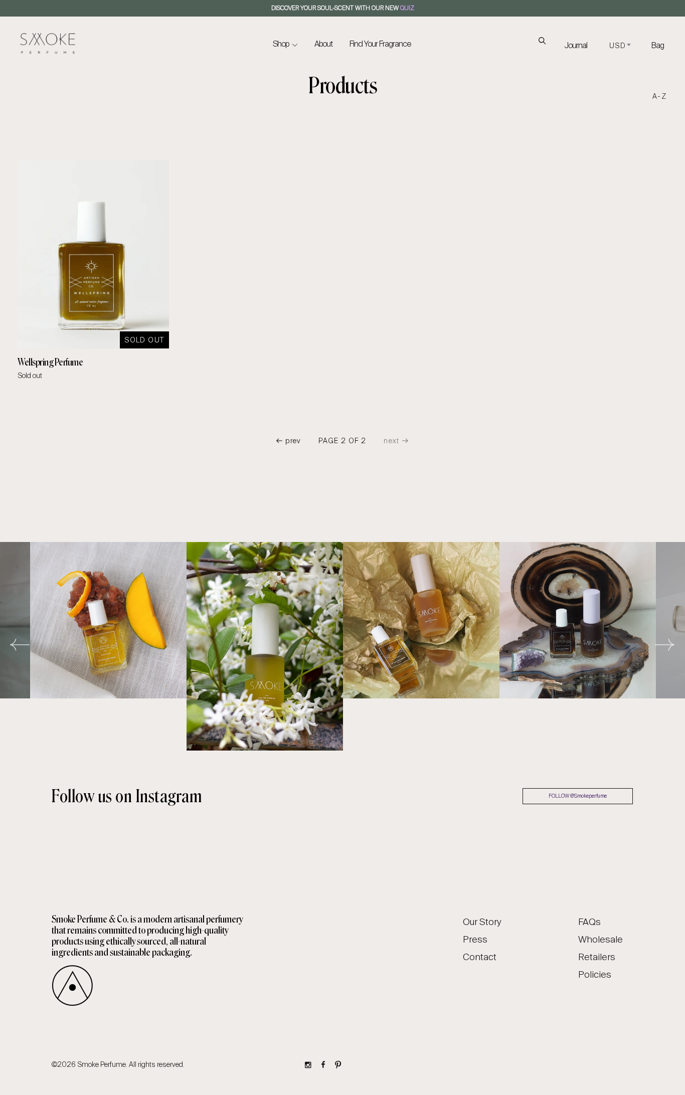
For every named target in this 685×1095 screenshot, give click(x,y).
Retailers (596, 957)
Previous (20, 646)
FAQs (589, 922)
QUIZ (407, 8)
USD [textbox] (617, 45)
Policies (594, 975)
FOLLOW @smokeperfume (578, 796)
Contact (479, 957)
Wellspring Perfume (50, 362)
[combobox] (619, 46)
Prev (293, 440)
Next (665, 646)
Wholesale (600, 940)
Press (475, 940)
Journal (575, 45)
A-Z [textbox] (659, 96)
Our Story (482, 922)
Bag (657, 45)
